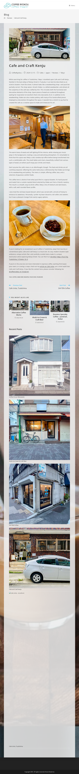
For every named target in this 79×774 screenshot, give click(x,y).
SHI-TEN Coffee (13, 525)
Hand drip (20, 277)
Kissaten (26, 277)
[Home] (4, 18)
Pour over (33, 277)
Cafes (42, 73)
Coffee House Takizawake (16, 397)
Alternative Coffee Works (19, 313)
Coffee (14, 277)
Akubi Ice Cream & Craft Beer (39, 318)
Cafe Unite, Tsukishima (16, 746)
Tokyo (63, 73)
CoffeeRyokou (17, 73)
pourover (40, 277)
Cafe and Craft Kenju (15, 589)
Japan (48, 73)
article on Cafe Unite (47, 266)
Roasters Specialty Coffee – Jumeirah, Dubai (60, 316)
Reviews (55, 73)
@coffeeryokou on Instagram (19, 272)
